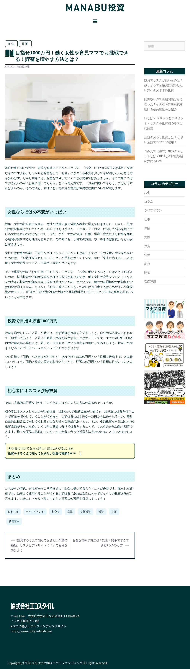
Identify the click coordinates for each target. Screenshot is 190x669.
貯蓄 (25, 43)
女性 (11, 43)
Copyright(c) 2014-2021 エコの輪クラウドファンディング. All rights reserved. (57, 663)
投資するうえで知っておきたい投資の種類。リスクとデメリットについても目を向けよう (39, 545)
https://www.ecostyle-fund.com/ (31, 631)
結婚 (147, 255)
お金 (147, 192)
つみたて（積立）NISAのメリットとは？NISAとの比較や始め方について (163, 156)
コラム (148, 201)
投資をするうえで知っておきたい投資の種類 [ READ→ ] (44, 453)
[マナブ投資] (95, 8)
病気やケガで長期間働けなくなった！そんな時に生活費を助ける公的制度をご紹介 (163, 104)
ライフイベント (35, 511)
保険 (147, 228)
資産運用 (14, 521)
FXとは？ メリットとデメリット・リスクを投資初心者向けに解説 (163, 123)
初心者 (56, 511)
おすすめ (13, 511)
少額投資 (85, 511)
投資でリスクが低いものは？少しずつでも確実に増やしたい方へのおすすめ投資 (163, 85)
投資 (101, 511)
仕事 (147, 219)
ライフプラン (153, 210)
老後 (147, 264)
